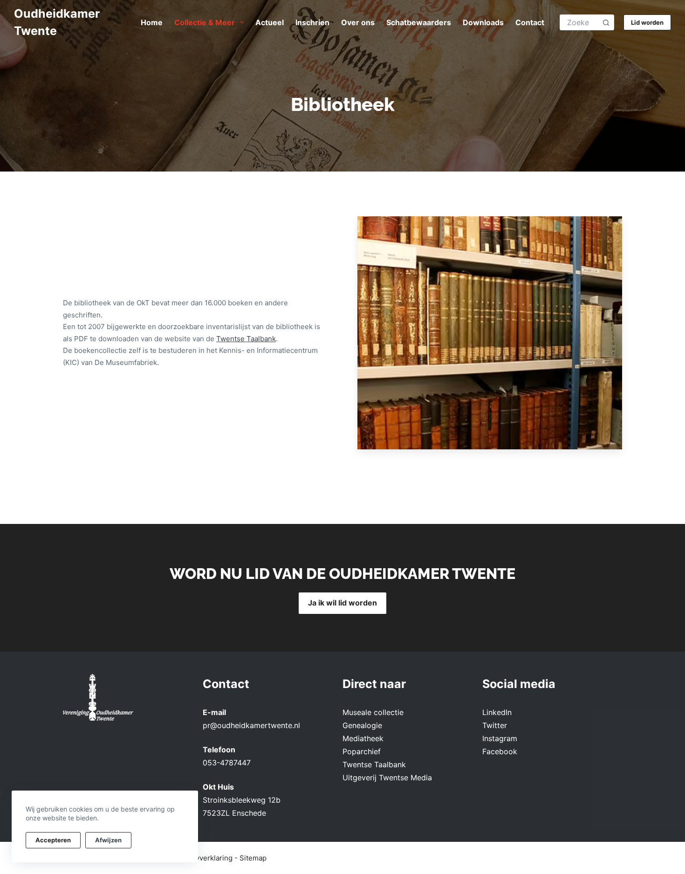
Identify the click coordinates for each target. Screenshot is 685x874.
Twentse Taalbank (246, 338)
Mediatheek (363, 738)
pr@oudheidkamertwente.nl (251, 725)
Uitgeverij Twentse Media (387, 777)
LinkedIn (497, 712)
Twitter (494, 725)
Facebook (499, 751)
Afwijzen (108, 840)
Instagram (499, 738)
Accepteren (53, 840)
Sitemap (253, 857)
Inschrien (312, 22)
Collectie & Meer (204, 22)
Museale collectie (373, 712)
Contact (529, 22)
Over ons (358, 22)
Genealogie (362, 725)
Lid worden (647, 22)
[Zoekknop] (606, 22)
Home (152, 22)
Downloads (483, 22)
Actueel (269, 22)
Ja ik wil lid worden (342, 602)
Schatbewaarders (418, 22)
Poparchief (361, 751)
